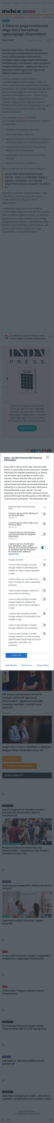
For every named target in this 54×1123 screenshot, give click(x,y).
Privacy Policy (43, 665)
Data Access (27, 665)
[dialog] (27, 561)
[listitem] (27, 507)
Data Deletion (11, 665)
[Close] (48, 458)
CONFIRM (16, 655)
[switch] (43, 514)
